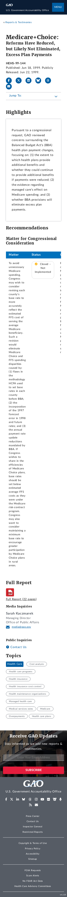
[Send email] (10, 86)
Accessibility (32, 854)
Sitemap (32, 859)
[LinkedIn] (29, 80)
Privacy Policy (32, 848)
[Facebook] (10, 80)
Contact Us (18, 647)
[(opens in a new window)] (6, 799)
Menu (58, 7)
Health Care (14, 664)
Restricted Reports (33, 832)
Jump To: (15, 95)
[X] (20, 80)
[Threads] (49, 80)
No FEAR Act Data (33, 881)
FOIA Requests (33, 870)
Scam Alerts (32, 875)
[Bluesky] (39, 80)
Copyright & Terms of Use (33, 843)
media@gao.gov (21, 627)
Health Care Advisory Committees (32, 886)
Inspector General (32, 826)
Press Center (32, 816)
